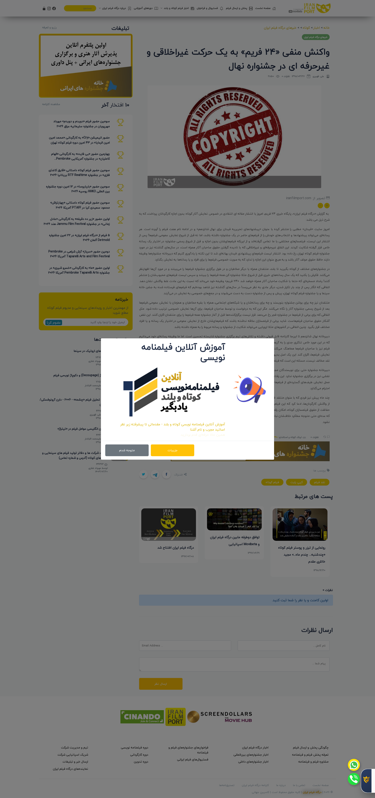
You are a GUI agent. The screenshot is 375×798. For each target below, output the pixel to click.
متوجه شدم (127, 450)
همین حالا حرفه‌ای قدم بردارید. (202, 435)
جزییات (173, 450)
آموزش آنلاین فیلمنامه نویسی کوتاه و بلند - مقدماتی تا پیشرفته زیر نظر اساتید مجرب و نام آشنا (172, 426)
